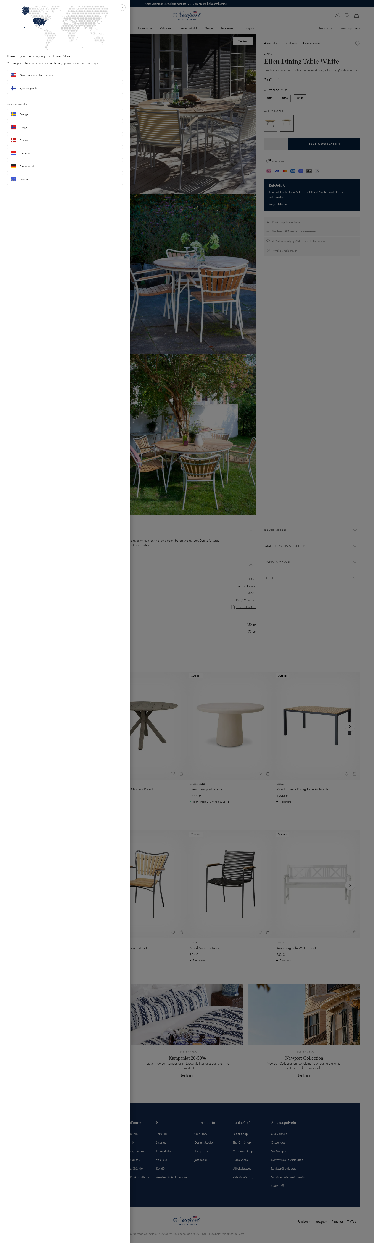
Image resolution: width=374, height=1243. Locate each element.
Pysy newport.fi (28, 88)
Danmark (25, 140)
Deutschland (27, 166)
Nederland (26, 153)
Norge (23, 127)
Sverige (24, 114)
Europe (24, 179)
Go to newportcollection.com (36, 75)
